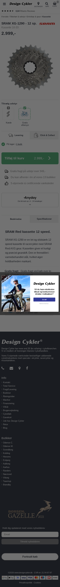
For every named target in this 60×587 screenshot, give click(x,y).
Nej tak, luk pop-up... (44, 303)
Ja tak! (44, 299)
